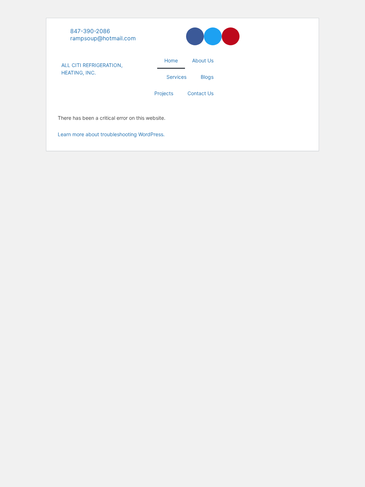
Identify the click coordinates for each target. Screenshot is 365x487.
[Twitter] (213, 36)
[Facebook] (195, 36)
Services (176, 77)
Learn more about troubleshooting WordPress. (111, 134)
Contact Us (200, 93)
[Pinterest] (231, 36)
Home (171, 60)
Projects (163, 93)
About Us (203, 60)
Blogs (207, 77)
